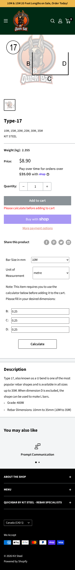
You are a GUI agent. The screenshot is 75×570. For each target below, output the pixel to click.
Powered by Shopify (15, 561)
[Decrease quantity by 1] (23, 186)
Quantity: (10, 186)
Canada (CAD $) (14, 523)
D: (7, 329)
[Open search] (53, 21)
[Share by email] (68, 242)
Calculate (37, 344)
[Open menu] (6, 20)
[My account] (60, 21)
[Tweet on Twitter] (61, 242)
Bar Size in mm (16, 260)
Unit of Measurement (15, 272)
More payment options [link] (37, 228)
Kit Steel (10, 136)
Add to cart (37, 200)
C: (7, 320)
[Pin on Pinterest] (54, 242)
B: (7, 311)
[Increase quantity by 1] (47, 186)
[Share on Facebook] (46, 242)
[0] (68, 21)
